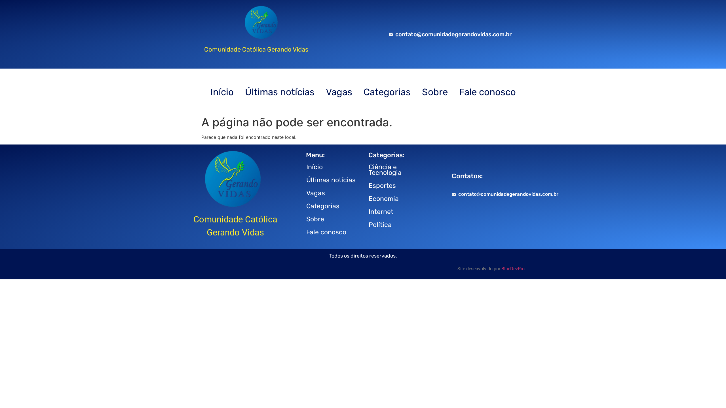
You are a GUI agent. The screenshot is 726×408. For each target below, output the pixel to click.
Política (380, 225)
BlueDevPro (513, 268)
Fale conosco (487, 91)
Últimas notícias (280, 91)
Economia (384, 199)
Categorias (387, 91)
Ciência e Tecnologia (385, 170)
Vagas (339, 91)
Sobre (435, 91)
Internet (381, 212)
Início (222, 91)
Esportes (382, 186)
